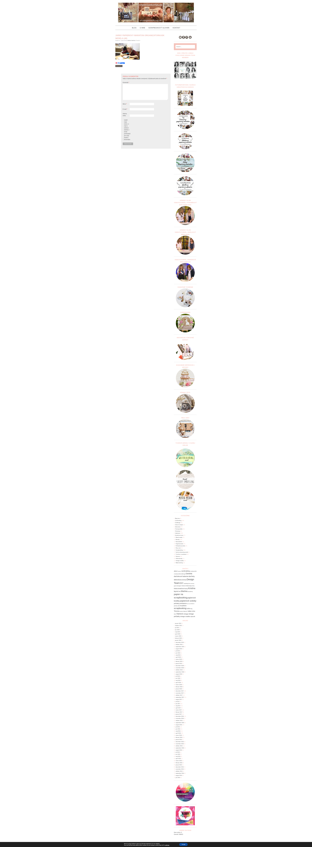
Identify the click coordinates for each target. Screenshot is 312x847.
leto (180, 591)
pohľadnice (183, 603)
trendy (181, 611)
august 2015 (179, 750)
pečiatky (176, 603)
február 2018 (179, 686)
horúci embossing (186, 585)
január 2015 (179, 764)
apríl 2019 (178, 657)
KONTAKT (176, 28)
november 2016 (180, 718)
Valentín (185, 611)
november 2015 (180, 743)
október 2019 (179, 644)
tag (191, 608)
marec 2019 (179, 659)
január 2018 (179, 688)
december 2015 (180, 741)
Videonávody (179, 558)
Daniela (189, 574)
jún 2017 (178, 703)
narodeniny (190, 591)
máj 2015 (178, 756)
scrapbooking (180, 608)
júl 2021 (177, 627)
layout (176, 591)
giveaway (192, 583)
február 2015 (179, 762)
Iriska (176, 588)
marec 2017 (179, 710)
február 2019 (179, 661)
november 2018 (180, 667)
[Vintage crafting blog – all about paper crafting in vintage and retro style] (156, 22)
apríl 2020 (177, 634)
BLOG (134, 28)
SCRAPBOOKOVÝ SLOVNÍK (158, 28)
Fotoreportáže (178, 529)
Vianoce (178, 556)
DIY (181, 583)
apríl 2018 (178, 682)
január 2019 (179, 663)
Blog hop (177, 518)
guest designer (178, 585)
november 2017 (180, 693)
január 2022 (178, 623)
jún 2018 (178, 678)
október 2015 (179, 745)
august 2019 (179, 648)
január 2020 (178, 640)
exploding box (187, 583)
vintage (185, 614)
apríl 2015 (178, 758)
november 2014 (180, 769)
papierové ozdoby (188, 601)
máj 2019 (178, 655)
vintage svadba (185, 616)
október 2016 (179, 720)
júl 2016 (178, 726)
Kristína (191, 588)
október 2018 (179, 669)
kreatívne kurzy (183, 588)
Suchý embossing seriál (182, 552)
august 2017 (179, 699)
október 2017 (179, 695)
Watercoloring (179, 562)
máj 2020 (177, 631)
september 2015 (180, 748)
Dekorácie (177, 526)
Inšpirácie (177, 533)
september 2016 (180, 722)
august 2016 (179, 724)
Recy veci (178, 548)
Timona (176, 611)
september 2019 (180, 646)
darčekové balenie (181, 576)
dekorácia (178, 580)
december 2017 (180, 691)
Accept (183, 844)
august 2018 (179, 674)
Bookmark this (119, 66)
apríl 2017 (178, 707)
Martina (184, 591)
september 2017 (180, 697)
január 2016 (179, 739)
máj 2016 (178, 731)
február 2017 (179, 712)
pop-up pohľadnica (190, 603)
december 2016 (180, 716)
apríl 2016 (178, 733)
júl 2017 (178, 701)
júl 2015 (178, 752)
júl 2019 (178, 650)
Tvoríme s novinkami (181, 554)
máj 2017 (178, 705)
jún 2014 (178, 777)
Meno (125, 104)
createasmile (193, 571)
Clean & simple (179, 524)
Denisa (184, 580)
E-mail (125, 109)
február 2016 (179, 737)
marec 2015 (179, 760)
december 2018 (180, 665)
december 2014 (180, 767)
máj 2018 (178, 680)
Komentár (126, 82)
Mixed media (179, 537)
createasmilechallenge (179, 573)
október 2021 (178, 625)
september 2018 (180, 672)
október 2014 (179, 771)
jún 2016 (178, 729)
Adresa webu (125, 114)
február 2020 (178, 638)
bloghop (179, 571)
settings (167, 845)
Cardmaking (178, 520)
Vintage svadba (180, 560)
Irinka (193, 585)
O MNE (142, 28)
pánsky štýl (177, 605)
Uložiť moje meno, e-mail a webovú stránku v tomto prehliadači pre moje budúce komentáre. (127, 129)
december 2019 (180, 642)
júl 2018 (178, 676)
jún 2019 (178, 653)
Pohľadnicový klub (180, 545)
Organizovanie (179, 543)
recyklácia (183, 605)
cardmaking (185, 571)
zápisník (192, 616)
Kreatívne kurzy (179, 535)
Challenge (177, 522)
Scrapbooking (179, 550)
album (176, 571)
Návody (177, 539)
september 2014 (180, 773)
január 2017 (179, 714)
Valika (189, 611)
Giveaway (177, 531)
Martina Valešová (131, 40)
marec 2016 (179, 735)
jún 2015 (178, 754)
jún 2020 (177, 629)
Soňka (188, 608)
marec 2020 (178, 636)
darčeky (191, 576)
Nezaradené (179, 541)
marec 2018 (179, 684)
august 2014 (179, 775)
